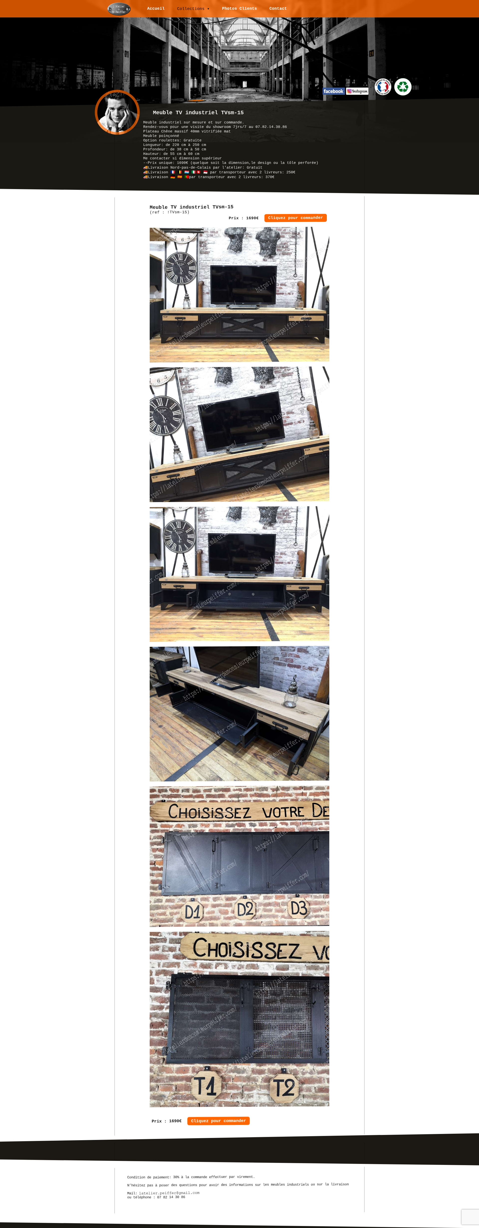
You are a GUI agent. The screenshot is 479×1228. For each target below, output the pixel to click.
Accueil (156, 8)
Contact (278, 8)
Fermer (249, 603)
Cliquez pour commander (295, 218)
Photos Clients (239, 8)
